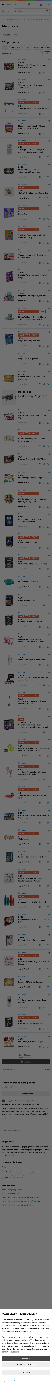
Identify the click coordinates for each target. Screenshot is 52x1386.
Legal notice (6, 1381)
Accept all (26, 1358)
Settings (26, 1372)
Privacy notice (19, 1381)
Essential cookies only (26, 1364)
